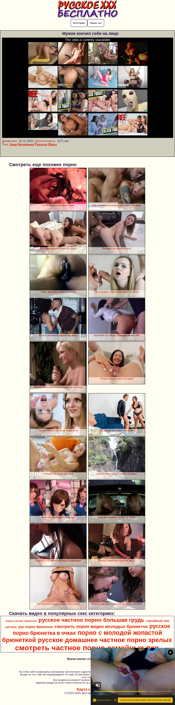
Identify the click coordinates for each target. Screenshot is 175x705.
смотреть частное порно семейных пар (87, 648)
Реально (41, 144)
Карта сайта (87, 689)
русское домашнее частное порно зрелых (105, 639)
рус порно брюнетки (35, 627)
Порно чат (96, 23)
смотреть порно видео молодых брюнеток (101, 626)
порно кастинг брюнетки (21, 621)
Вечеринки (26, 144)
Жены (52, 144)
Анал (13, 144)
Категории (79, 23)
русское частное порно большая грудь (91, 620)
